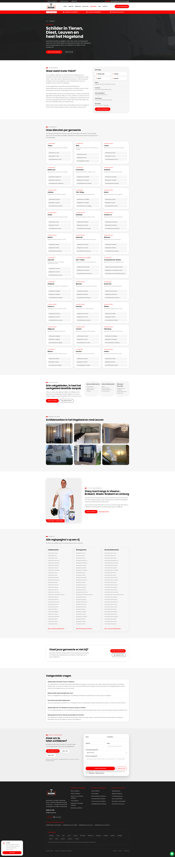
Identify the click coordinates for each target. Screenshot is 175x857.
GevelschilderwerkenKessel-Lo (110, 604)
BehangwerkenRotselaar (81, 577)
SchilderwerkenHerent (52, 572)
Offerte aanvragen (122, 6)
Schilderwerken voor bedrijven (53, 825)
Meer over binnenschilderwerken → (56, 628)
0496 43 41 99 (69, 52)
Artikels (120, 851)
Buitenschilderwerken (95, 12)
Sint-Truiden (82, 835)
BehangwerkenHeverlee (81, 607)
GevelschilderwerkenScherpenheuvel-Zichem (113, 594)
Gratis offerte (52, 400)
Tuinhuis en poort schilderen (98, 801)
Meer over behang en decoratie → (84, 628)
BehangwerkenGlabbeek (81, 597)
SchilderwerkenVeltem (52, 624)
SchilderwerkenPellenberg (53, 616)
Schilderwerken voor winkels (70, 825)
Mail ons (65, 751)
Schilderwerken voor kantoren (102, 825)
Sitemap (115, 851)
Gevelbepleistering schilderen (98, 804)
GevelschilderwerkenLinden (110, 575)
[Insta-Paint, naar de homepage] (51, 6)
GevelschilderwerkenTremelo (110, 614)
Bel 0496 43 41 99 (67, 400)
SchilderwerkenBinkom (53, 619)
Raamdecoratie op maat (118, 804)
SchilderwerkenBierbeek (53, 599)
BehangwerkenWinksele (81, 587)
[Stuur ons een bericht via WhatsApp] (172, 854)
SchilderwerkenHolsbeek (53, 565)
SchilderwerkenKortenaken (53, 563)
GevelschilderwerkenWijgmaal (110, 611)
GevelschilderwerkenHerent (110, 572)
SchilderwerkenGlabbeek (53, 597)
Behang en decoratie (118, 12)
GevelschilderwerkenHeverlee (110, 607)
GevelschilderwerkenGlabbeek (110, 597)
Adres (108, 743)
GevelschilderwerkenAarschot (110, 589)
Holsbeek (106, 835)
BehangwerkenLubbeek (81, 568)
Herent (50, 839)
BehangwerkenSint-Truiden (81, 592)
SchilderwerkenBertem (53, 582)
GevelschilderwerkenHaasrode (110, 585)
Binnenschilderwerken (72, 12)
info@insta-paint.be (99, 773)
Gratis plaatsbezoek (54, 52)
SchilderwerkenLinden (52, 575)
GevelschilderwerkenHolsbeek (110, 565)
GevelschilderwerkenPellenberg (111, 616)
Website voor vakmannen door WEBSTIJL (63, 851)
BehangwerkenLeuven (80, 558)
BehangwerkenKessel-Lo (81, 604)
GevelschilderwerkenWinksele (110, 587)
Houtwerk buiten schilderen (98, 799)
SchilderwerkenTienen (52, 553)
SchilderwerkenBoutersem (53, 602)
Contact (104, 6)
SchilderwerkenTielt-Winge (53, 570)
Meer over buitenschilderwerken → (113, 628)
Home (65, 6)
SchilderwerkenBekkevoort (53, 560)
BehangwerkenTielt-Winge (81, 570)
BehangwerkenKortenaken (81, 563)
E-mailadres (110, 737)
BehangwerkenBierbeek (81, 599)
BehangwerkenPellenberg (81, 616)
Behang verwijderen (117, 793)
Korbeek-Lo (70, 839)
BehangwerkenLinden (80, 575)
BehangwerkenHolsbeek (81, 565)
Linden (56, 839)
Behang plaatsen (116, 791)
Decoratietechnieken (117, 799)
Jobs (99, 6)
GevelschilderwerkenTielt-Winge (111, 570)
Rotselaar (63, 839)
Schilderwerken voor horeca (86, 825)
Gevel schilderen (95, 791)
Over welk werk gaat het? (92, 749)
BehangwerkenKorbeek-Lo (81, 580)
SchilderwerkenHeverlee (53, 607)
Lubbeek (112, 835)
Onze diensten (52, 12)
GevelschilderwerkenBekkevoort (111, 560)
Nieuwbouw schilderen (76, 808)
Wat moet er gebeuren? (92, 756)
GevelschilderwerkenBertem (110, 582)
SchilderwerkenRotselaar (53, 577)
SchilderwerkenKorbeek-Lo (53, 580)
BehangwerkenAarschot (81, 589)
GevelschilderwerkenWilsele (110, 609)
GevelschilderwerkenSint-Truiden (111, 592)
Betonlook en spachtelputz (119, 801)
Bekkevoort (90, 835)
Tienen (116, 74)
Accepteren (12, 852)
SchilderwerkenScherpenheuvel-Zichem (56, 594)
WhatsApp (51, 755)
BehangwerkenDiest (80, 555)
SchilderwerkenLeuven (52, 558)
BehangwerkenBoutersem (81, 602)
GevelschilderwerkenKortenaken (111, 563)
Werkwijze (78, 6)
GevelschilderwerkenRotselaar (110, 577)
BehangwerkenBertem (81, 582)
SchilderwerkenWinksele (53, 587)
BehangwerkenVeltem (80, 624)
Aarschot (75, 835)
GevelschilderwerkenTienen (110, 553)
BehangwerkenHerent (80, 572)
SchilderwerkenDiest (52, 555)
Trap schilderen (75, 801)
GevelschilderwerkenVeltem (110, 624)
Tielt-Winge (119, 835)
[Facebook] (79, 1)
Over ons (70, 6)
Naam (87, 737)
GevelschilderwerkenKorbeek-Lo (111, 580)
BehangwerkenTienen (80, 553)
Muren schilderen (75, 791)
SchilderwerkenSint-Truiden (53, 592)
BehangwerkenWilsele (80, 609)
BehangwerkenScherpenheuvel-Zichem (84, 594)
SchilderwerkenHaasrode (53, 585)
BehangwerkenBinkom (81, 619)
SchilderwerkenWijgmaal (53, 611)
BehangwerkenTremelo (81, 614)
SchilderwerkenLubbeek (53, 568)
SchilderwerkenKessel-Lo (53, 604)
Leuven (116, 78)
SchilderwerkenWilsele (52, 609)
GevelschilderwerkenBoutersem (111, 602)
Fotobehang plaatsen (117, 796)
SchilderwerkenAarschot (53, 589)
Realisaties (85, 6)
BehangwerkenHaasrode (81, 585)
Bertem (77, 839)
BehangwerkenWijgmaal (81, 611)
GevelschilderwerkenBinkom (110, 619)
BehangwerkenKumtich (81, 621)
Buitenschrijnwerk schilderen (98, 796)
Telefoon (88, 743)
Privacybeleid (126, 851)
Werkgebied (93, 6)
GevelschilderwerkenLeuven (110, 558)
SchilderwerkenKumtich (53, 621)
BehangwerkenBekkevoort (81, 560)
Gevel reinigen (95, 793)
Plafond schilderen (75, 793)
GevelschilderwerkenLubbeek (110, 568)
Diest (99, 78)
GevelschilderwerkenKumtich (110, 621)
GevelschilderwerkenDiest (110, 555)
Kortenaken (98, 835)
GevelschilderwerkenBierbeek (110, 599)
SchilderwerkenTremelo (53, 614)
